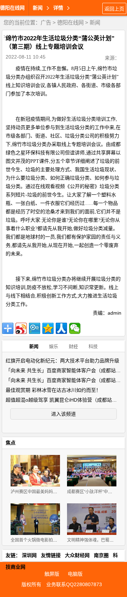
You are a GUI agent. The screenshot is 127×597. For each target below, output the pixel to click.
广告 (46, 23)
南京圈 (101, 555)
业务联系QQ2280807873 (74, 584)
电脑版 (75, 574)
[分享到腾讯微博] (34, 328)
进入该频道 (63, 414)
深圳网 (29, 555)
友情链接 (51, 555)
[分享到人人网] (61, 328)
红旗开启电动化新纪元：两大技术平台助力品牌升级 (62, 360)
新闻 (95, 23)
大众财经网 (77, 555)
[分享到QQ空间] (48, 328)
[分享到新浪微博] (21, 328)
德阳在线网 (12, 8)
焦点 (11, 442)
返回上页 (114, 9)
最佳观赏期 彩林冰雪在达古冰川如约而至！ (53, 390)
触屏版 (51, 574)
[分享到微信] (74, 328)
